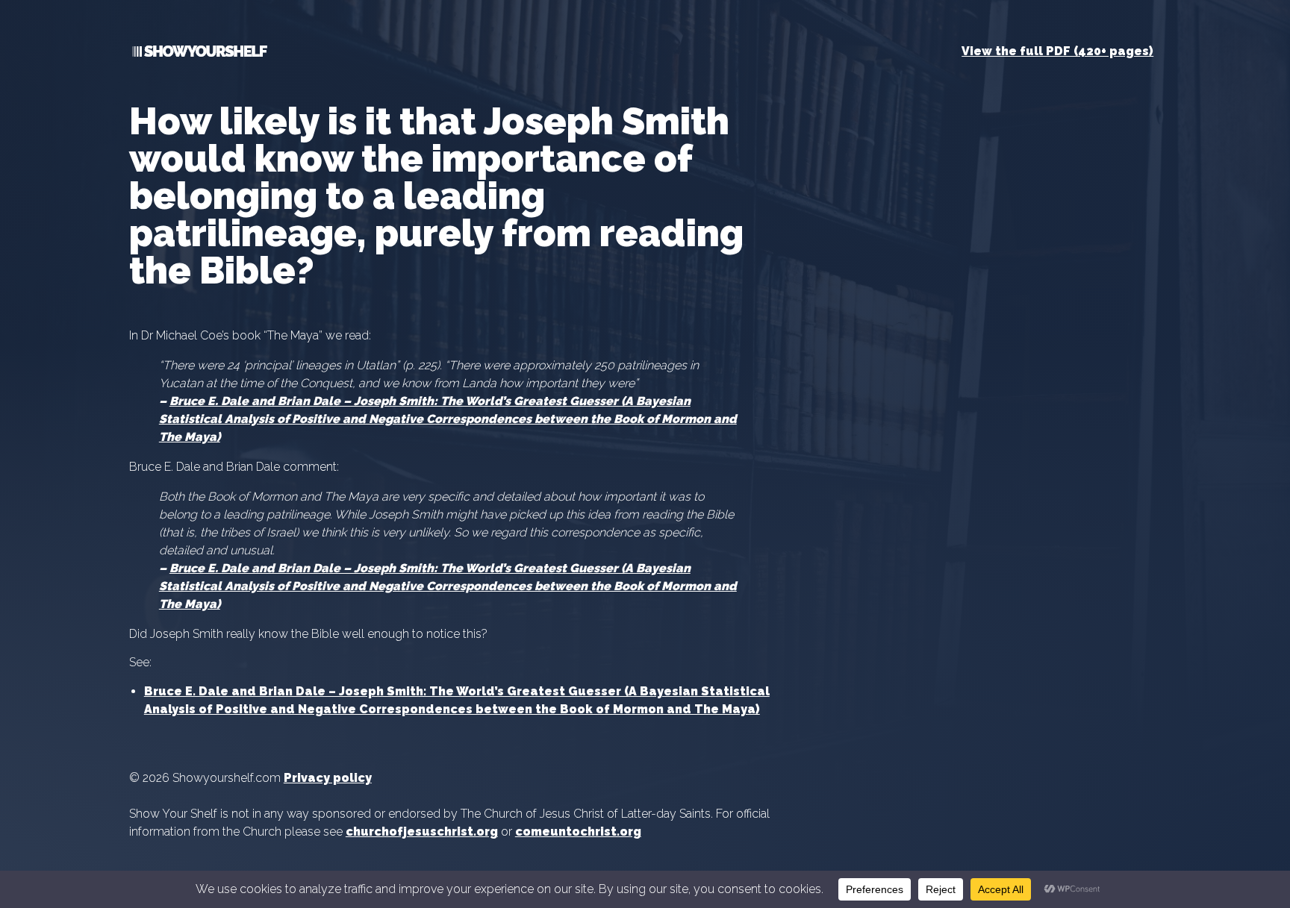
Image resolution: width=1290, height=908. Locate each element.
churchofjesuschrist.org (422, 831)
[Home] (198, 54)
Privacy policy (328, 778)
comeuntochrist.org (578, 831)
